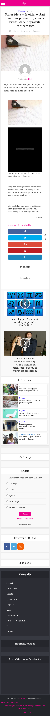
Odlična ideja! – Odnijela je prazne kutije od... (29, 401)
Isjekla (28, 225)
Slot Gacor (14, 703)
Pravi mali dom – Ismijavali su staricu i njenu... (27, 426)
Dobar (11, 489)
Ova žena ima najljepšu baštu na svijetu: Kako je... (29, 389)
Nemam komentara (17, 507)
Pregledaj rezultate (25, 518)
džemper (13, 225)
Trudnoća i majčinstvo (27, 434)
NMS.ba (22, 698)
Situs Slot (4, 703)
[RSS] (20, 546)
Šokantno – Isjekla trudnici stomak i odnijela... (30, 438)
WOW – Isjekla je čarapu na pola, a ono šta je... (29, 414)
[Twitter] (14, 546)
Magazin (21, 11)
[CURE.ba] (23, 3)
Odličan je (13, 483)
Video (29, 11)
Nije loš (12, 495)
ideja (21, 225)
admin (28, 31)
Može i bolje (14, 501)
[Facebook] (7, 546)
